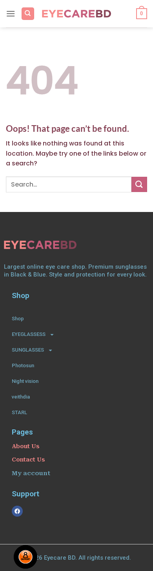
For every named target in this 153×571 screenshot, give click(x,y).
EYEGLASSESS (29, 334)
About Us (25, 446)
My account (31, 473)
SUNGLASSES (28, 350)
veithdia (21, 397)
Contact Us (28, 459)
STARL (19, 412)
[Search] (28, 13)
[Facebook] (17, 511)
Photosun (23, 365)
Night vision (25, 381)
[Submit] (139, 184)
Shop (18, 318)
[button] (10, 13)
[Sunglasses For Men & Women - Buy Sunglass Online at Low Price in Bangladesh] (76, 14)
